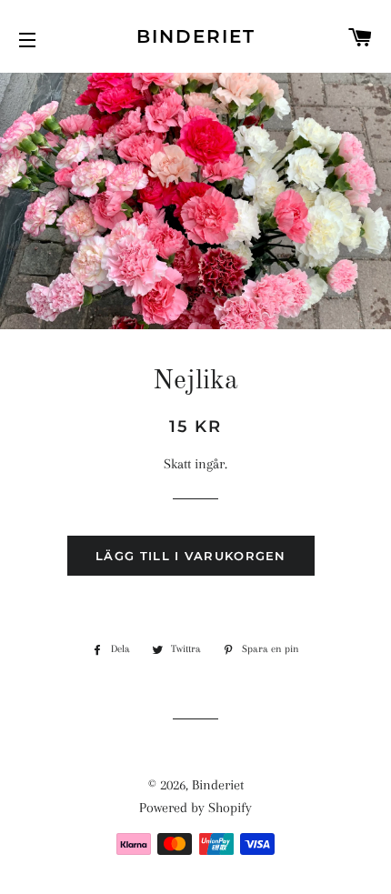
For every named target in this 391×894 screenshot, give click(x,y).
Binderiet (196, 36)
